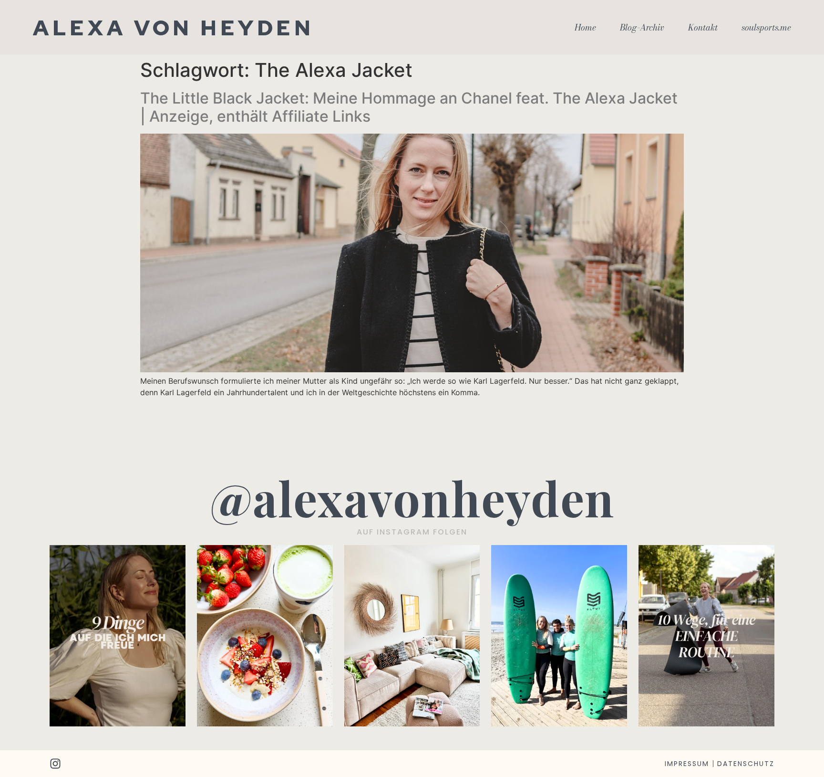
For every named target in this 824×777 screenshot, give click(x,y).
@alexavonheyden (412, 497)
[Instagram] (55, 763)
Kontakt (703, 27)
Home (585, 27)
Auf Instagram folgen (412, 531)
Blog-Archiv (642, 27)
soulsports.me (766, 27)
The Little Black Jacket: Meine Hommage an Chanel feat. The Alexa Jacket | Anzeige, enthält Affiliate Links (409, 107)
